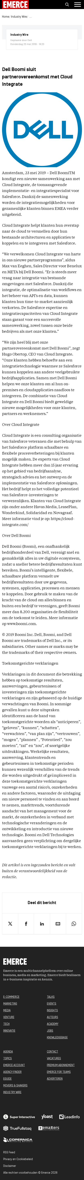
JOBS (50, 1030)
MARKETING (10, 1003)
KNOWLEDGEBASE (57, 1037)
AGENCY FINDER (12, 1072)
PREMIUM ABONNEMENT (61, 1065)
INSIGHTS (52, 1010)
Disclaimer (9, 1166)
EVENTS (51, 1003)
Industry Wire (19, 16)
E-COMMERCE (11, 997)
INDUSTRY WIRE (12, 1092)
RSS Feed (9, 1152)
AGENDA (8, 1051)
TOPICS (7, 1058)
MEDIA (7, 1010)
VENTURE (8, 1017)
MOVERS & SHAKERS (15, 1085)
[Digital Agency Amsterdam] (19, 1116)
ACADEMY (52, 1024)
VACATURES (54, 1058)
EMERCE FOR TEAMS (59, 1072)
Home (5, 16)
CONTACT (52, 1051)
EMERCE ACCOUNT (14, 1065)
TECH (6, 1024)
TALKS (51, 997)
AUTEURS (52, 1017)
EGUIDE (7, 1079)
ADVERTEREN (55, 1079)
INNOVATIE (9, 1030)
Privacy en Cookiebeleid (18, 1159)
